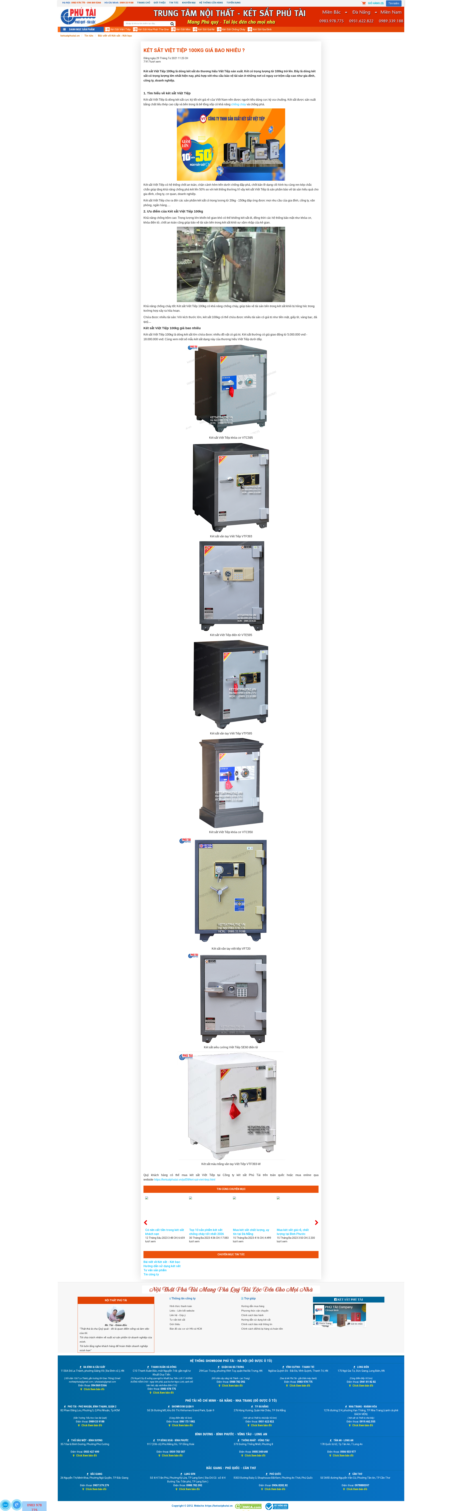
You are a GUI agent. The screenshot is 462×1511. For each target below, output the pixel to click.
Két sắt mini (183, 29)
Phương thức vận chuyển (254, 1310)
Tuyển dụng (233, 2)
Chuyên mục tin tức (231, 1254)
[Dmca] (248, 1506)
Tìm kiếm (393, 3)
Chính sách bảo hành (252, 1315)
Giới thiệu (159, 2)
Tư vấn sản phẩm (155, 1270)
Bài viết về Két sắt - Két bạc (161, 1262)
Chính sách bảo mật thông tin (256, 1324)
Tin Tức (173, 2)
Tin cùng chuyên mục (231, 1189)
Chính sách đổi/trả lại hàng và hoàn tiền (262, 1328)
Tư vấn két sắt (177, 1319)
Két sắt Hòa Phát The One (153, 29)
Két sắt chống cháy (233, 29)
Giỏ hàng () (376, 3)
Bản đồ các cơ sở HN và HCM (186, 1328)
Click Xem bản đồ (94, 1389)
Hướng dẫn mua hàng (252, 1306)
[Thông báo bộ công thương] (276, 1506)
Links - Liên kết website (182, 1310)
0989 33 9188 (126, 2)
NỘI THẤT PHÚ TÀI (116, 1300)
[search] (172, 24)
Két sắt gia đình (262, 29)
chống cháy (238, 104)
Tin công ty (151, 1274)
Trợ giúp (250, 1298)
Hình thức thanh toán (181, 1306)
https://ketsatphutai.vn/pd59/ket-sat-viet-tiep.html (184, 1179)
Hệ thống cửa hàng (211, 2)
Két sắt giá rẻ (206, 29)
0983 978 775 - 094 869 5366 (86, 2)
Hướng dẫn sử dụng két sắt (162, 1266)
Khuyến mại (189, 2)
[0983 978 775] (16, 1504)
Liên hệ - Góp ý (178, 1315)
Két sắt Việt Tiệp (121, 29)
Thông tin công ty (183, 1298)
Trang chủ (143, 2)
